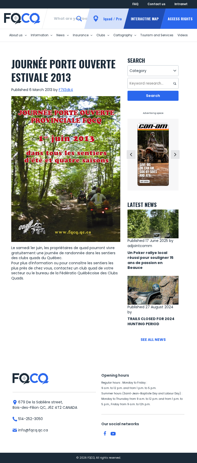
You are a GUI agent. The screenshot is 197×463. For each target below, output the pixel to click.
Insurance (80, 35)
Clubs (100, 35)
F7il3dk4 (66, 89)
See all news (153, 339)
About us (16, 35)
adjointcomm (139, 245)
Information (39, 35)
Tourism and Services (156, 35)
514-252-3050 (30, 418)
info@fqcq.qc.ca (32, 430)
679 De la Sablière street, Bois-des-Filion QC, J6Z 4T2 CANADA (45, 405)
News (60, 35)
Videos (183, 35)
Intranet (181, 4)
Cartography (122, 35)
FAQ (135, 4)
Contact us (156, 4)
